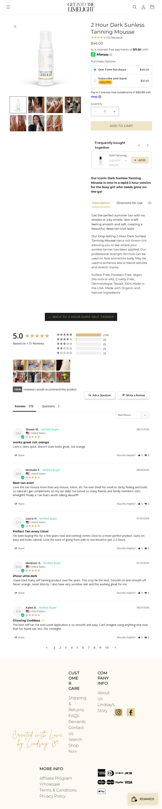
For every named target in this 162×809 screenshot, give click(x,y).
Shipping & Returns (77, 704)
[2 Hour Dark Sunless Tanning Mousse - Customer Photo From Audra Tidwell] (20, 377)
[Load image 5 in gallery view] (18, 123)
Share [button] (21, 455)
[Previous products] (139, 145)
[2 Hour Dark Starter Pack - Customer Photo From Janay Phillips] (49, 377)
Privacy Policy (52, 796)
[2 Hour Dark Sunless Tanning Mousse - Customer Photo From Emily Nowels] (34, 365)
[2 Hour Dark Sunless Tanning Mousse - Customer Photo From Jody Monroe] (20, 365)
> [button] (115, 647)
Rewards (77, 721)
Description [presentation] (101, 203)
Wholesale (50, 784)
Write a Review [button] (135, 395)
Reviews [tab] (20, 406)
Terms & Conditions (58, 790)
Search (75, 739)
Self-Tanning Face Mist (119, 155)
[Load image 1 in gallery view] (18, 105)
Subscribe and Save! (112, 78)
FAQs (74, 715)
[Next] (149, 203)
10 (107, 647)
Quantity (96, 103)
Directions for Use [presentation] (129, 203)
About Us (104, 695)
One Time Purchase (112, 69)
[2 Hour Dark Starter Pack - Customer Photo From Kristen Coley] (63, 377)
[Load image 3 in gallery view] (54, 105)
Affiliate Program (56, 778)
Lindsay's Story (106, 707)
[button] (8, 7)
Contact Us (76, 730)
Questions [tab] (48, 406)
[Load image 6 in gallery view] (36, 123)
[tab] (102, 203)
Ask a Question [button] (101, 395)
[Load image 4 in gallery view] (73, 105)
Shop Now (74, 748)
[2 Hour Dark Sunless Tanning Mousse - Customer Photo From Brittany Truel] (63, 365)
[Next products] (147, 145)
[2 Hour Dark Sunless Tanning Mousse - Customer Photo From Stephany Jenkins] (34, 377)
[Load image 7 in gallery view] (54, 123)
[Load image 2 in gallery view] (36, 105)
